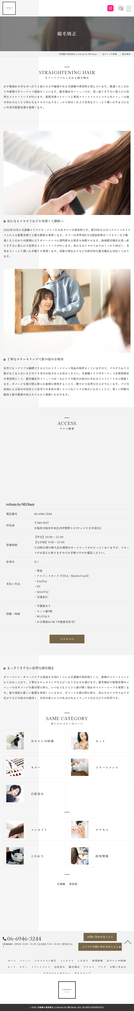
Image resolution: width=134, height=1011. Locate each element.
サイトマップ (82, 973)
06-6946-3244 (43, 514)
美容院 (73, 884)
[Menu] (129, 7)
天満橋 (61, 884)
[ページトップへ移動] (127, 941)
